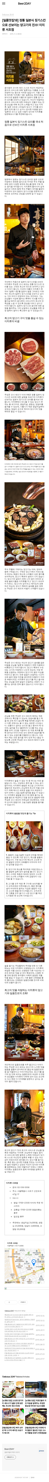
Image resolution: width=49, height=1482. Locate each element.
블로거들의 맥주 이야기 (12, 1452)
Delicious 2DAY (9, 1311)
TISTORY (25, 1477)
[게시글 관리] (14, 1302)
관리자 (32, 1477)
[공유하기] (11, 1302)
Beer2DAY (24, 3)
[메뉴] (3, 3)
